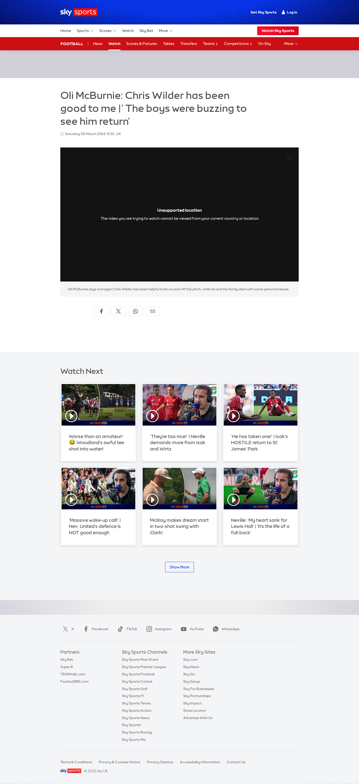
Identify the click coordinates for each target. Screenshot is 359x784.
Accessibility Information (200, 762)
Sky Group (191, 681)
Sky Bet (146, 30)
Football (72, 44)
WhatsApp (231, 629)
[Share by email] (152, 311)
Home (65, 30)
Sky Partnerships (197, 696)
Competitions (237, 43)
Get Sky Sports (263, 12)
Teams (209, 43)
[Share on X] (118, 311)
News (98, 43)
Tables (168, 43)
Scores (105, 30)
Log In (292, 12)
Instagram (163, 629)
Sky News (191, 667)
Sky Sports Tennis (136, 703)
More (163, 30)
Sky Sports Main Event (140, 659)
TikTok (131, 629)
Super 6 (66, 667)
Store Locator (194, 710)
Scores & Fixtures (141, 43)
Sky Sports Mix (134, 739)
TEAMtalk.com (72, 674)
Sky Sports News (135, 718)
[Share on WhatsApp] (135, 311)
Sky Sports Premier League (144, 667)
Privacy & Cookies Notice (119, 762)
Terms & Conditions (76, 762)
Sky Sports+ (131, 725)
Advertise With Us (197, 718)
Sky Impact (192, 703)
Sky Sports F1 (133, 696)
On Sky (264, 43)
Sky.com (190, 659)
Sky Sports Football (138, 674)
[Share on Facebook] (101, 311)
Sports (83, 30)
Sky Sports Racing (137, 732)
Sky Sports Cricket (137, 681)
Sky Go (189, 674)
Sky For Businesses (198, 688)
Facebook (100, 629)
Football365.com (74, 681)
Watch (128, 30)
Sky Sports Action (136, 710)
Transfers (188, 43)
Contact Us (236, 762)
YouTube (197, 629)
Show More (179, 567)
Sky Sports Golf (135, 688)
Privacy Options (160, 762)
